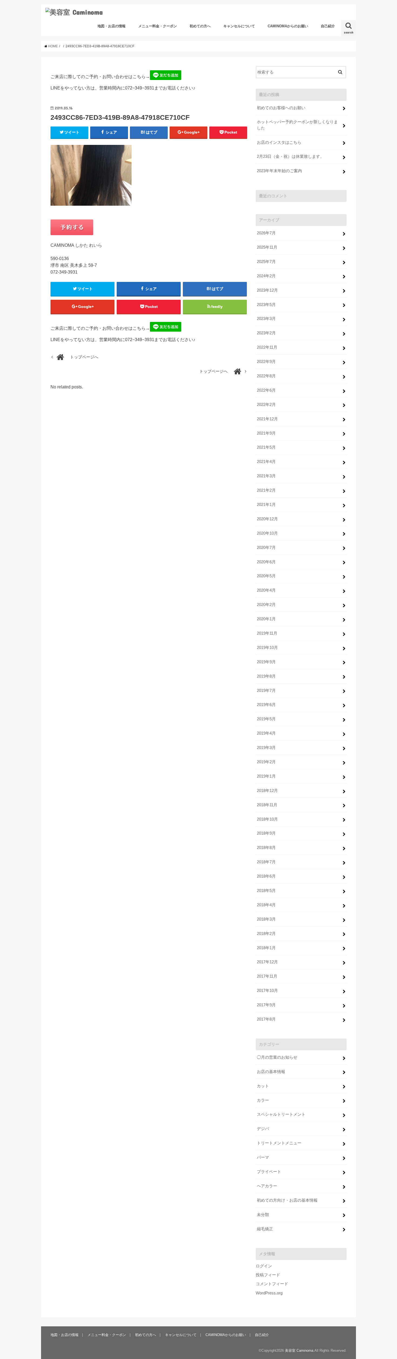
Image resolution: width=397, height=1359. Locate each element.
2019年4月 (266, 733)
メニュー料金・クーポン (157, 26)
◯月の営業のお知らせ (277, 1057)
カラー (263, 1100)
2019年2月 (266, 762)
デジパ (263, 1129)
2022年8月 (266, 376)
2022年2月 (266, 404)
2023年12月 (267, 290)
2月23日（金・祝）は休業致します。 (290, 156)
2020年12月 (267, 519)
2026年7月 (266, 233)
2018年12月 (267, 790)
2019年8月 (266, 676)
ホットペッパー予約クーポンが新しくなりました (297, 125)
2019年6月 (266, 704)
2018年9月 (266, 833)
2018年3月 (266, 919)
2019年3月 (266, 747)
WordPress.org (269, 1293)
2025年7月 (266, 261)
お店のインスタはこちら (279, 142)
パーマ (263, 1157)
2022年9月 (266, 361)
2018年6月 (266, 876)
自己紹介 (328, 26)
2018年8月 (266, 847)
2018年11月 (267, 805)
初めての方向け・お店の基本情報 (287, 1200)
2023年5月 (266, 304)
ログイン (264, 1266)
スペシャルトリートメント (281, 1114)
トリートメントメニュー (279, 1143)
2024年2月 (266, 276)
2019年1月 (266, 776)
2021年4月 (266, 461)
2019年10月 (267, 647)
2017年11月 (267, 976)
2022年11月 (267, 347)
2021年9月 (266, 433)
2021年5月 (266, 447)
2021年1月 (266, 504)
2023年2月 (266, 333)
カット (263, 1086)
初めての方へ (200, 26)
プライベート (269, 1172)
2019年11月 (267, 633)
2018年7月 (266, 862)
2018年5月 (266, 890)
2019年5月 (266, 719)
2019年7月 (266, 690)
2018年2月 (266, 933)
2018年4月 (266, 905)
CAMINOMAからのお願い (288, 26)
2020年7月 (266, 547)
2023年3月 (266, 319)
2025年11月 (267, 247)
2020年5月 (266, 576)
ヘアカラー (267, 1186)
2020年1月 (266, 619)
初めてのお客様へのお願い (281, 108)
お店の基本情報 (271, 1072)
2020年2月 (266, 604)
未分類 (263, 1215)
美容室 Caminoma (299, 1350)
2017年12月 (267, 962)
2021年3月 (266, 476)
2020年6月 (266, 562)
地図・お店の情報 (111, 26)
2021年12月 (267, 419)
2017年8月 (266, 1019)
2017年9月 (266, 1005)
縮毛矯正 (265, 1229)
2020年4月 (266, 590)
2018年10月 (267, 819)
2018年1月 (266, 948)
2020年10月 (267, 533)
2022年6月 (266, 390)
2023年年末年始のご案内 (279, 171)
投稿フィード (268, 1275)
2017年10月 (267, 990)
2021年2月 (266, 490)
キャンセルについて (239, 26)
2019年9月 (266, 662)
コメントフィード (272, 1284)
